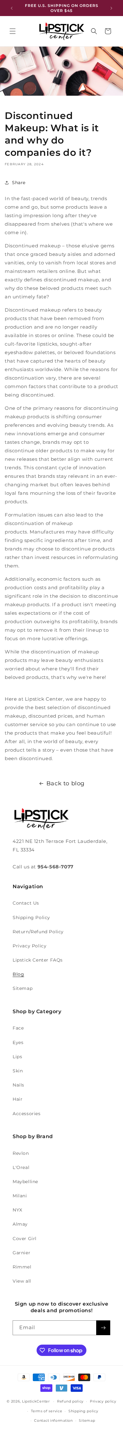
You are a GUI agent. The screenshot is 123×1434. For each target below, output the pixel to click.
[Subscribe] (103, 1327)
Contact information (53, 1420)
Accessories (27, 1113)
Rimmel (22, 1267)
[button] (13, 31)
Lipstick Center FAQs (38, 960)
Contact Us (26, 903)
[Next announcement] (111, 8)
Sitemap (22, 988)
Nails (18, 1085)
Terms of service (46, 1411)
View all (22, 1281)
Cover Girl (25, 1238)
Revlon (21, 1153)
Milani (20, 1196)
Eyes (18, 1042)
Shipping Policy (31, 917)
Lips (17, 1056)
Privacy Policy (29, 946)
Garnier (21, 1253)
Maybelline (25, 1181)
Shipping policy (83, 1411)
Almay (20, 1224)
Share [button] (19, 182)
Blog (18, 974)
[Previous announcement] (12, 8)
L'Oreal (21, 1167)
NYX (17, 1210)
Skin (18, 1071)
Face (18, 1028)
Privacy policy (103, 1401)
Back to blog (65, 783)
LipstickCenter (36, 1401)
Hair (17, 1099)
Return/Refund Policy (38, 931)
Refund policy (70, 1401)
